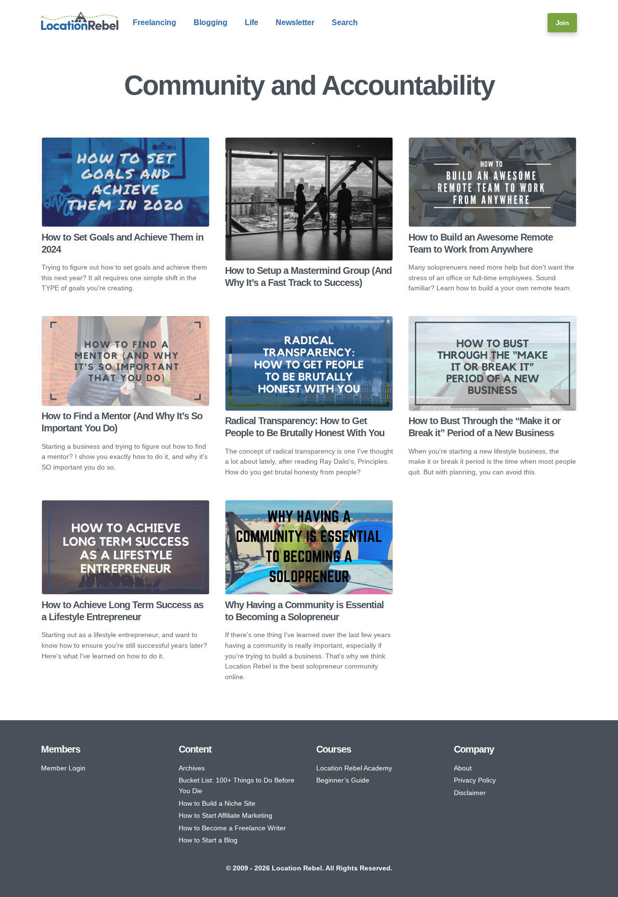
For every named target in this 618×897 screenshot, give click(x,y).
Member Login (63, 768)
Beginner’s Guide (342, 780)
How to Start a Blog (208, 840)
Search (345, 22)
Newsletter (295, 22)
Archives (192, 768)
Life (251, 22)
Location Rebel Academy (354, 768)
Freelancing (154, 22)
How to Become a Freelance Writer (232, 828)
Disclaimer (470, 793)
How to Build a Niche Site (217, 803)
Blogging (210, 22)
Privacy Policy (475, 780)
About (463, 768)
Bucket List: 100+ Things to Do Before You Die (237, 785)
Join (562, 23)
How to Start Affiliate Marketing (225, 815)
